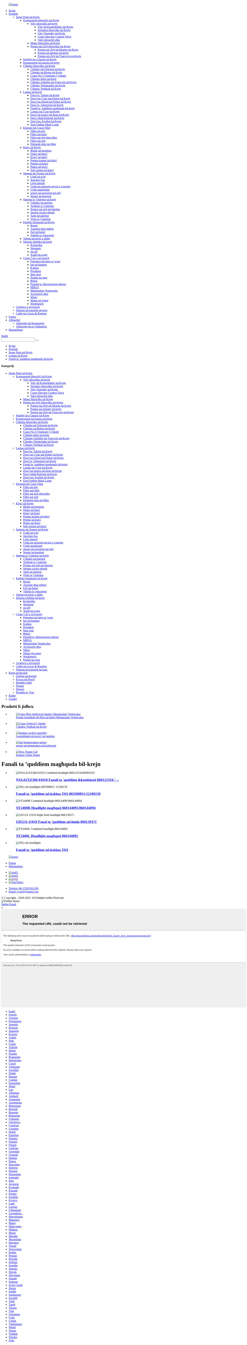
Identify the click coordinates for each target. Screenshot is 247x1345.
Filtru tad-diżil (38, 134)
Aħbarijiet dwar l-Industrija (31, 326)
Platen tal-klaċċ (39, 166)
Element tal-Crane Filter (36, 127)
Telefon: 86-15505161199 (23, 888)
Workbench (37, 303)
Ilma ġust (35, 274)
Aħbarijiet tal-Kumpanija (30, 323)
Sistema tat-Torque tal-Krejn (39, 173)
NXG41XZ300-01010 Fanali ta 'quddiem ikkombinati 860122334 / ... (67, 780)
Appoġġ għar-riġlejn (42, 228)
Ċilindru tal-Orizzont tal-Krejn (47, 69)
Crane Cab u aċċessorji (36, 258)
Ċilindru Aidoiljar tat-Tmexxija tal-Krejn (53, 82)
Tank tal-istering (39, 215)
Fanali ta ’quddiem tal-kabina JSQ (42, 850)
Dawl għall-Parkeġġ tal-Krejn (47, 118)
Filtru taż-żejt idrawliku (43, 137)
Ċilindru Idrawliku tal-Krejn (39, 65)
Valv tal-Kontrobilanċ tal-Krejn (55, 26)
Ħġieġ (33, 280)
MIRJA (34, 287)
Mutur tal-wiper (39, 300)
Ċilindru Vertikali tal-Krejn (45, 88)
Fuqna (12, 316)
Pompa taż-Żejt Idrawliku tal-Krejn (50, 46)
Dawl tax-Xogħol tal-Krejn (45, 121)
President (35, 271)
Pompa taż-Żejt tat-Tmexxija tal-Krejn (59, 56)
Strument (35, 248)
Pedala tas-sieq (38, 277)
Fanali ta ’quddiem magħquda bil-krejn (52, 108)
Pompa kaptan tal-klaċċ (43, 160)
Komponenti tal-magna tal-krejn (41, 62)
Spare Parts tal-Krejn (28, 17)
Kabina (34, 267)
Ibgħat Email (8, 904)
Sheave (20, 689)
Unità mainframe (40, 189)
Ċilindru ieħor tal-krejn (43, 79)
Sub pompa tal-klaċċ (42, 170)
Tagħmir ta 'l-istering (42, 206)
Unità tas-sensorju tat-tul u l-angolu (50, 186)
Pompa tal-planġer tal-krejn (53, 52)
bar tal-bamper (38, 264)
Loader (13, 698)
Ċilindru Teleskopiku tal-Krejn (47, 85)
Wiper (33, 297)
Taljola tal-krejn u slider (36, 238)
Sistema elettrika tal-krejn (37, 241)
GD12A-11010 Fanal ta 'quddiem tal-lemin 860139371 (56, 822)
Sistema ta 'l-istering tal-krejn (39, 199)
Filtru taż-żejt (37, 140)
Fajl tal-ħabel (37, 232)
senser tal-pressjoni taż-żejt (45, 193)
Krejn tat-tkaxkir (18, 672)
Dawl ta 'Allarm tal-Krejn (44, 95)
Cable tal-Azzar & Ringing (31, 313)
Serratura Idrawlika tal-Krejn (54, 30)
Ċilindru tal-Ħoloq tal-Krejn (46, 72)
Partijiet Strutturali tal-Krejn (39, 222)
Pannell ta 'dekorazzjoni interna (48, 284)
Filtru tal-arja (37, 131)
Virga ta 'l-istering (40, 219)
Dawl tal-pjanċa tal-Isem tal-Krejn (49, 114)
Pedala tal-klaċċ (39, 163)
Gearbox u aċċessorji (28, 307)
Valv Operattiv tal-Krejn (51, 33)
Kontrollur (36, 245)
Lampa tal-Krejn (32, 92)
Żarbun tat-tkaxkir (26, 676)
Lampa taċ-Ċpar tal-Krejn (45, 111)
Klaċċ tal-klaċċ (38, 157)
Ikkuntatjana (16, 329)
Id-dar (12, 10)
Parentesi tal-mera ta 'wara (45, 261)
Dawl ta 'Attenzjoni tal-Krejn (46, 105)
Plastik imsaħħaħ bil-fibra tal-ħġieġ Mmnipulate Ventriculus (50, 717)
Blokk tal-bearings (40, 150)
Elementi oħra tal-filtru (43, 144)
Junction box (37, 179)
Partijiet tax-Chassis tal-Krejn (39, 59)
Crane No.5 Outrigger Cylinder (48, 75)
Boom (33, 225)
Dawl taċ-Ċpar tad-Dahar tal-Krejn (50, 98)
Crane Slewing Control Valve (54, 36)
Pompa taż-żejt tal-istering (45, 209)
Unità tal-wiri (38, 176)
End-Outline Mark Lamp (44, 124)
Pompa (20, 685)
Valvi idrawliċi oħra (49, 39)
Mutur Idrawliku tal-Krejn (45, 43)
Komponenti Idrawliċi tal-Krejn (41, 20)
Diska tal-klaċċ (38, 153)
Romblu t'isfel (24, 682)
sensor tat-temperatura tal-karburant (36, 745)
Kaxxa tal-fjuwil (25, 679)
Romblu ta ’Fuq (25, 692)
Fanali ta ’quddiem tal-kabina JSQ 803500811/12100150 (58, 794)
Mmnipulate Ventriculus (44, 290)
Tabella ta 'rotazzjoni (42, 235)
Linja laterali (37, 183)
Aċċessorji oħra (39, 293)
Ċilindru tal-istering (41, 202)
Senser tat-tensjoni (40, 196)
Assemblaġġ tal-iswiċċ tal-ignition (35, 736)
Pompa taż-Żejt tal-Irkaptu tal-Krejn (58, 49)
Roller (12, 695)
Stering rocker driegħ (42, 212)
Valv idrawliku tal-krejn (43, 23)
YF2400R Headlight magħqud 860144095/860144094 (56, 808)
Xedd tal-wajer (38, 254)
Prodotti (13, 13)
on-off (33, 251)
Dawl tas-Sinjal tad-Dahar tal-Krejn (50, 101)
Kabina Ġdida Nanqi (28, 755)
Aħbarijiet (14, 320)
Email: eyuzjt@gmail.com (23, 891)
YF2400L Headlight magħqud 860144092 (47, 836)
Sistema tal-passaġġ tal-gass (31, 310)
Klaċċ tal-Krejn (32, 147)
